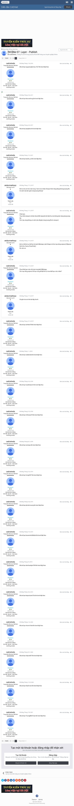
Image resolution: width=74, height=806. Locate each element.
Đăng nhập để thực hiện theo (10, 49)
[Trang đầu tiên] (2, 58)
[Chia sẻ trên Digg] (11, 780)
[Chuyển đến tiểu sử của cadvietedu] (4, 53)
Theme (34, 799)
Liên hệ (40, 799)
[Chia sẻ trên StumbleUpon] (19, 780)
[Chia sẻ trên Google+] (8, 780)
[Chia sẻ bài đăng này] (70, 63)
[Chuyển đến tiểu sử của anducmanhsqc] (10, 195)
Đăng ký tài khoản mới (20, 763)
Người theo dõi (63, 49)
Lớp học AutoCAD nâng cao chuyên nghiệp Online (43, 54)
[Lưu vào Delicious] (14, 780)
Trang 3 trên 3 (22, 58)
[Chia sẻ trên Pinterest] (25, 780)
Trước (6, 58)
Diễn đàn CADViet (9, 7)
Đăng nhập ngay (53, 763)
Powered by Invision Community (37, 803)
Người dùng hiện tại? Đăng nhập (53, 7)
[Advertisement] (37, 23)
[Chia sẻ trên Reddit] (16, 780)
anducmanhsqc (10, 185)
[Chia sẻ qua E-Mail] (22, 780)
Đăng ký (68, 7)
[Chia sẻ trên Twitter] (2, 780)
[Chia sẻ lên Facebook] (5, 780)
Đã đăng (26, 63)
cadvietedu (13, 54)
